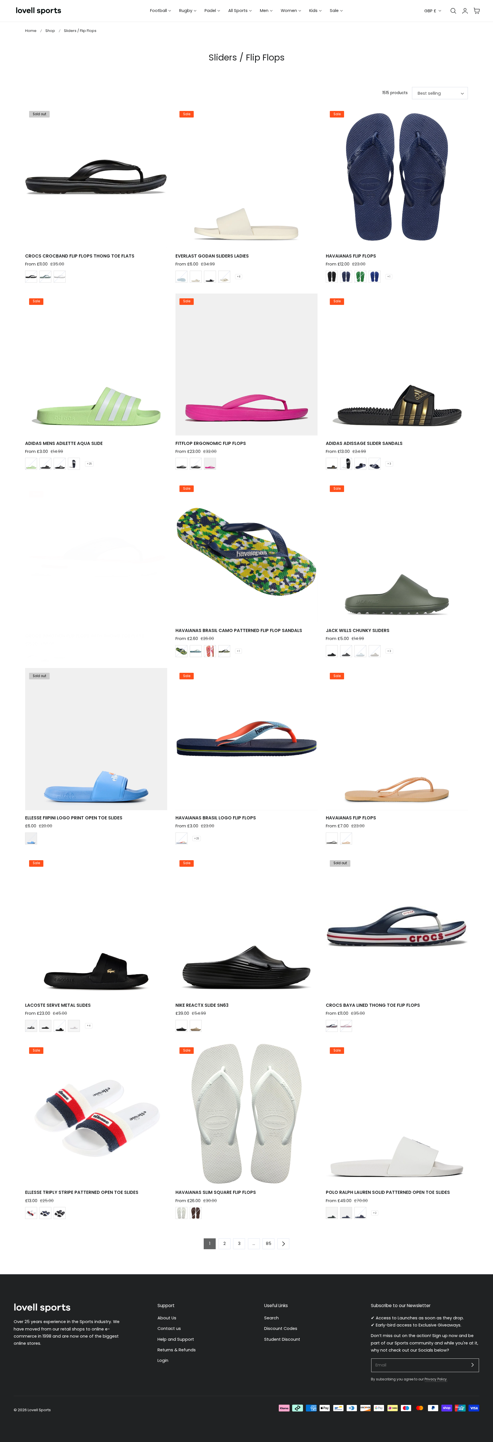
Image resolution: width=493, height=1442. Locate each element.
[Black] (332, 277)
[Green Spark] (31, 464)
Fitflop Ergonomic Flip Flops (210, 443)
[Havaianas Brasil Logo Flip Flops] (246, 739)
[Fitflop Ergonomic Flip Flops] (246, 364)
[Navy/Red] (346, 1213)
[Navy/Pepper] (332, 1026)
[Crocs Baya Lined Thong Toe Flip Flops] (397, 926)
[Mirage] (60, 657)
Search (271, 1318)
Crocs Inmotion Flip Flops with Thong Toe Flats (84, 636)
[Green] (360, 277)
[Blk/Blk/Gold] (60, 1026)
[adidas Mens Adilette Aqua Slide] (96, 364)
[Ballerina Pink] (346, 1026)
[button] (477, 11)
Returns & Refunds (176, 1350)
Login (162, 1360)
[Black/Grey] (60, 1213)
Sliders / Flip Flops (80, 30)
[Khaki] (196, 1026)
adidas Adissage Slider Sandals (364, 443)
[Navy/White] (74, 464)
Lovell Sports (39, 1409)
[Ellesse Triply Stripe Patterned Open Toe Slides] (96, 1114)
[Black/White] (60, 464)
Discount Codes (280, 1328)
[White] (60, 277)
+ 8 (238, 276)
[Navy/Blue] (45, 1213)
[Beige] (196, 277)
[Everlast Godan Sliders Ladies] (246, 177)
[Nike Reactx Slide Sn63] (246, 926)
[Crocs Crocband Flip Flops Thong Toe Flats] (96, 177)
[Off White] (224, 277)
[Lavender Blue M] (196, 651)
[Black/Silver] (210, 277)
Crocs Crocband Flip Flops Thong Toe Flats (79, 256)
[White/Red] (31, 1213)
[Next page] (283, 1243)
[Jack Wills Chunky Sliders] (397, 552)
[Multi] (346, 838)
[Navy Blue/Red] (181, 838)
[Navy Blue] (346, 277)
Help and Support (175, 1339)
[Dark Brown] (196, 1213)
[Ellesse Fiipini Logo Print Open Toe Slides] (96, 739)
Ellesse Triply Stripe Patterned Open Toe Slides (81, 1192)
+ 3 (389, 463)
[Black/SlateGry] (31, 277)
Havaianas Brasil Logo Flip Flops (215, 818)
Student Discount (282, 1339)
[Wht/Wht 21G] (74, 1026)
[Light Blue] (31, 838)
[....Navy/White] (375, 464)
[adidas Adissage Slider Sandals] (397, 364)
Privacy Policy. (436, 1379)
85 (268, 1243)
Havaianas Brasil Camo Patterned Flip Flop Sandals (238, 630)
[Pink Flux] (210, 651)
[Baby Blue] (360, 651)
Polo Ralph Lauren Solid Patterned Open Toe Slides (388, 1192)
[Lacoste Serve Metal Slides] (96, 926)
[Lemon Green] (224, 651)
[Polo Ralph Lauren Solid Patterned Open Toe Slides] (397, 1114)
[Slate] (346, 651)
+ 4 (88, 1025)
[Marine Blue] (375, 277)
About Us (166, 1318)
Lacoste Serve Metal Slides (58, 1005)
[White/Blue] (181, 651)
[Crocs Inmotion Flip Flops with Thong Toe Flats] (96, 557)
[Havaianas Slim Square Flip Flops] (246, 1114)
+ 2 (374, 1213)
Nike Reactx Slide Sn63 (202, 1005)
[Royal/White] (360, 1213)
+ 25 (89, 463)
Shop (50, 30)
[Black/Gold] (332, 464)
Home (31, 30)
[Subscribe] (472, 1365)
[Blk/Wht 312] (31, 1026)
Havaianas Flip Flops (351, 256)
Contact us (169, 1328)
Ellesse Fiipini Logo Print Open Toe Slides (73, 818)
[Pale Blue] (181, 277)
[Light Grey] (375, 651)
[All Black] (196, 464)
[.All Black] (181, 464)
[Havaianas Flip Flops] (397, 177)
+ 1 (388, 276)
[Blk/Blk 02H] (45, 1026)
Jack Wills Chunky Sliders (357, 630)
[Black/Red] (332, 1213)
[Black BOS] (45, 464)
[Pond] (45, 277)
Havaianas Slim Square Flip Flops (215, 1192)
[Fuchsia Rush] (210, 464)
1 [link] (209, 1243)
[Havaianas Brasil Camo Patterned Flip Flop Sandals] (246, 552)
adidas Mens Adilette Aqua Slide (64, 443)
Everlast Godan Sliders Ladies (212, 256)
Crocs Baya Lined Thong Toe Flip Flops (373, 1005)
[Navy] (31, 657)
